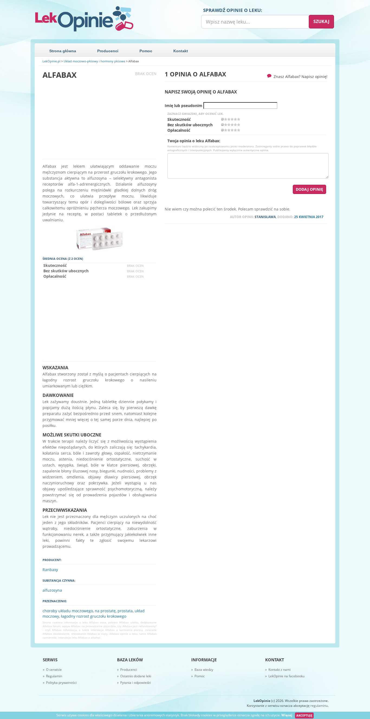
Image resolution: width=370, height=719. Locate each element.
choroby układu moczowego (68, 610)
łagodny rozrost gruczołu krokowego (93, 616)
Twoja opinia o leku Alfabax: (193, 141)
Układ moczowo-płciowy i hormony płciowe (94, 61)
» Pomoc (198, 676)
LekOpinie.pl (51, 61)
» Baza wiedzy (202, 669)
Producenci (107, 51)
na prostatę (105, 610)
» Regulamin (52, 676)
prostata (125, 610)
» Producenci (127, 669)
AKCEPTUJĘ (304, 715)
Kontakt (180, 51)
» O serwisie (52, 669)
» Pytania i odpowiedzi (134, 682)
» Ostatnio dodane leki (134, 676)
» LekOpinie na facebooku (284, 676)
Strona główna (62, 51)
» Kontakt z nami (278, 669)
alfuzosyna (52, 590)
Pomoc (145, 51)
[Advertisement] (100, 119)
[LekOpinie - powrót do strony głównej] (108, 19)
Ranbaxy (50, 569)
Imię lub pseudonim (183, 106)
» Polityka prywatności (60, 682)
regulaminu (319, 705)
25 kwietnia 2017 (308, 217)
